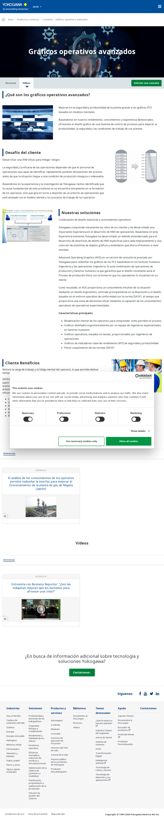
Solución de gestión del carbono (34, 796)
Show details (138, 431)
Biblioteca (79, 708)
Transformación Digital (103, 754)
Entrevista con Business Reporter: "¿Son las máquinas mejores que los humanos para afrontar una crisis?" (41, 587)
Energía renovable (15, 736)
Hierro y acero (13, 764)
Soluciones (35, 708)
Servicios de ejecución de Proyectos (57, 740)
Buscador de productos (124, 729)
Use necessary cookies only (81, 441)
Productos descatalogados (59, 770)
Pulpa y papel (13, 760)
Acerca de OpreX (104, 737)
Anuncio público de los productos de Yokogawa (59, 762)
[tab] (9, 454)
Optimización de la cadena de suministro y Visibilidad (38, 771)
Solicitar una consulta (146, 82)
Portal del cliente (126, 734)
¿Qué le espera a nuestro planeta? (104, 722)
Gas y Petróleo (13, 715)
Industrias (13, 708)
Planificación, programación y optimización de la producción (37, 784)
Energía (10, 731)
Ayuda (122, 708)
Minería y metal (13, 744)
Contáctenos (81, 672)
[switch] (64, 419)
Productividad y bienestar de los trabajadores (37, 718)
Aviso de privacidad (37, 813)
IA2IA (98, 748)
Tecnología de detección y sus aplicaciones (103, 777)
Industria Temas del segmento (104, 732)
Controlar (55, 724)
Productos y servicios (28, 19)
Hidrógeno (11, 740)
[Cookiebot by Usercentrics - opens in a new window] (138, 376)
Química (10, 727)
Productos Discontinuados (125, 743)
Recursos (77, 722)
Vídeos (76, 727)
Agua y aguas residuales (13, 770)
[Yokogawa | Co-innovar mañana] (15, 6)
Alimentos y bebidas (12, 754)
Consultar (48, 19)
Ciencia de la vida (59, 754)
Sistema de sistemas (101, 743)
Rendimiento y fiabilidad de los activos (36, 738)
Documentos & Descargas (80, 717)
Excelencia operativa (34, 746)
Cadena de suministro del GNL (15, 721)
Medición (55, 729)
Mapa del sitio (58, 813)
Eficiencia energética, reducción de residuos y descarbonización (37, 758)
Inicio (11, 19)
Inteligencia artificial (101, 761)
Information (57, 720)
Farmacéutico (12, 749)
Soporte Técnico (126, 715)
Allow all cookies (128, 441)
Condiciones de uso (14, 813)
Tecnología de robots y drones (103, 769)
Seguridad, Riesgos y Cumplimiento (35, 728)
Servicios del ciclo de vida (59, 749)
